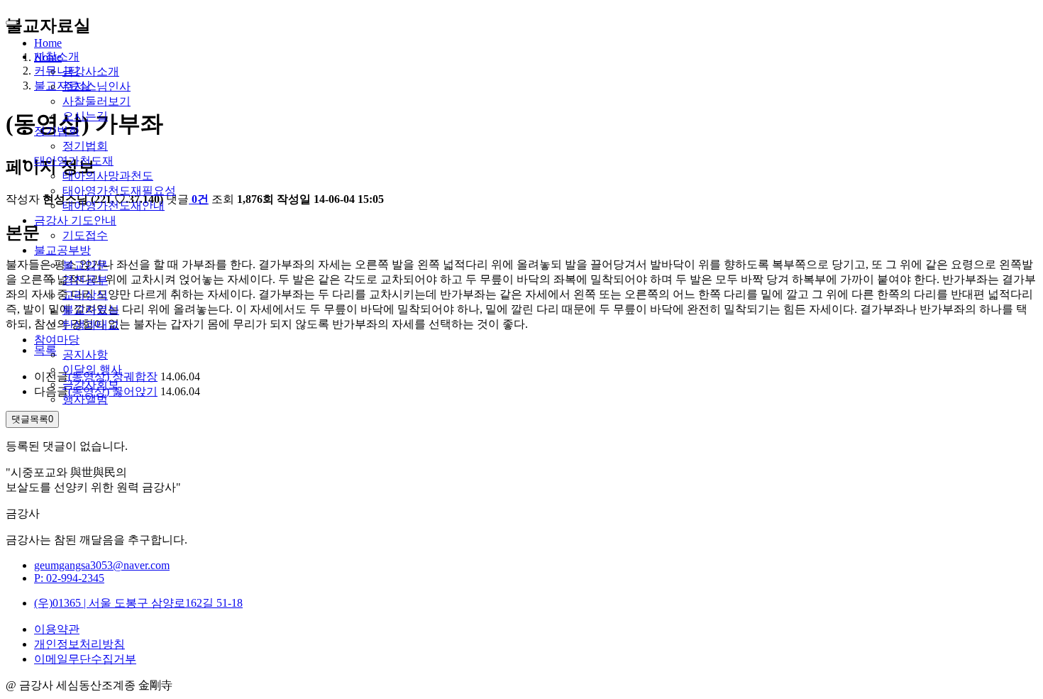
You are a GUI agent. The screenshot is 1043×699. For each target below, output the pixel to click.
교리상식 (85, 295)
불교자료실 (90, 310)
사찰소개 (56, 56)
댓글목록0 (32, 419)
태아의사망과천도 (107, 176)
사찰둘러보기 (96, 101)
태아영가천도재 (74, 161)
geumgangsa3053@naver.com (102, 565)
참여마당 (56, 340)
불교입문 (85, 265)
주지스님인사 (96, 86)
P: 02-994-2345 (69, 578)
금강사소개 (90, 71)
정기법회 (56, 131)
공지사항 (85, 354)
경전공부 (85, 280)
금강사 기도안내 (75, 220)
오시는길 (85, 116)
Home (48, 43)
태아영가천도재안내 (113, 205)
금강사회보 (90, 384)
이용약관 (56, 629)
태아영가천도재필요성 (119, 191)
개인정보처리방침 (79, 644)
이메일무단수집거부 (85, 659)
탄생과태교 (90, 325)
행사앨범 (85, 399)
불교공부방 (62, 250)
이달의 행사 (92, 369)
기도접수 (85, 235)
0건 (200, 199)
